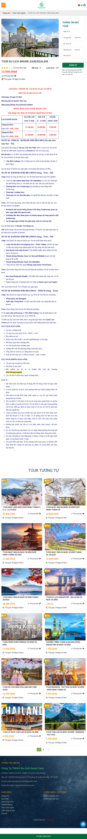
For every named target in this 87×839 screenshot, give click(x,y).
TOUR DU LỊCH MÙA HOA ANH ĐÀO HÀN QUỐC (20, 688)
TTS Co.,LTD (49, 820)
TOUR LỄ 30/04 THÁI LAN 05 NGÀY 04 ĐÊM (20, 732)
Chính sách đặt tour (51, 799)
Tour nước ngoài (7, 807)
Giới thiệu (5, 799)
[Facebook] (84, 5)
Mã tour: (35, 68)
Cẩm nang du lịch (8, 810)
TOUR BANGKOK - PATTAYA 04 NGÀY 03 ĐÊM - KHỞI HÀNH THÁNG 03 (65, 688)
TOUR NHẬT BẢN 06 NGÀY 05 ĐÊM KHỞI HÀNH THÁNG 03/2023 (19, 553)
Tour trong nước (7, 802)
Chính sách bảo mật (51, 796)
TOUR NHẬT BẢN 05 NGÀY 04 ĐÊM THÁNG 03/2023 (20, 598)
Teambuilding (6, 805)
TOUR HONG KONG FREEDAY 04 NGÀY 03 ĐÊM (20, 643)
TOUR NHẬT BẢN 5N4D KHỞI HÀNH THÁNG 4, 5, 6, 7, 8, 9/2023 (22, 508)
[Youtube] (79, 5)
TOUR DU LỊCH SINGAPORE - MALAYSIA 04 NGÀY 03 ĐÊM (64, 598)
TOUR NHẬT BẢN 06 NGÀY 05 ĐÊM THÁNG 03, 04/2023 (64, 553)
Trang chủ (5, 796)
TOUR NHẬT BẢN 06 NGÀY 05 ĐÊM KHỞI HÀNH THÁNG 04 (63, 508)
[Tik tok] (82, 5)
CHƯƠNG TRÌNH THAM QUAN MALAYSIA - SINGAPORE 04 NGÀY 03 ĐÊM (63, 643)
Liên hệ (4, 813)
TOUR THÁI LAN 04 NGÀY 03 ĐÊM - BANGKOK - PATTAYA (65, 733)
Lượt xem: (50, 68)
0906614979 (47, 836)
